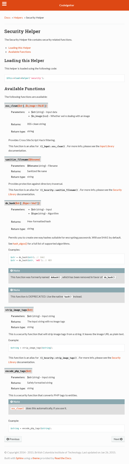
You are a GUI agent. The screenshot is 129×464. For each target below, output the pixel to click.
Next (117, 439)
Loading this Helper (19, 47)
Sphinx (20, 458)
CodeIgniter (66, 5)
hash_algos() (20, 243)
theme (36, 458)
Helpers (18, 17)
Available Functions (19, 51)
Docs (7, 17)
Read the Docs (63, 458)
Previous (14, 439)
